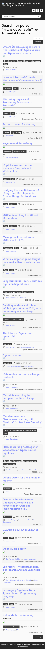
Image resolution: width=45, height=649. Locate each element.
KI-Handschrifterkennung (18, 615)
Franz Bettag (10, 325)
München (7, 627)
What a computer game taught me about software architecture (21, 261)
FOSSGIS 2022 (37, 72)
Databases (7, 89)
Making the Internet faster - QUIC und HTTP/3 (19, 239)
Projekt (15, 627)
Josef (7, 492)
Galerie (6, 133)
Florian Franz (34, 470)
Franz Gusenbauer (12, 439)
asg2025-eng (16, 133)
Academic (7, 517)
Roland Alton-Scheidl (23, 580)
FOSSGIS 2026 (37, 472)
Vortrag (6, 114)
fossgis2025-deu (19, 152)
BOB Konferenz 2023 (35, 276)
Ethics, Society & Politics (12, 292)
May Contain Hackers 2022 (32, 328)
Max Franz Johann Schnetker (16, 298)
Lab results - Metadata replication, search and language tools (21, 568)
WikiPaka (7, 489)
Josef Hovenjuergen (12, 157)
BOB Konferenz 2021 (35, 543)
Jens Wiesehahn (11, 470)
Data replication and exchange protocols (21, 376)
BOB (11, 270)
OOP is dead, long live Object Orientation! (20, 217)
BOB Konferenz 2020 (35, 610)
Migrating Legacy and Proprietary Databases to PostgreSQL (17, 102)
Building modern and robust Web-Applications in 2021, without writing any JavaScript (22, 308)
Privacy (19, 646)
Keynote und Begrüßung (17, 143)
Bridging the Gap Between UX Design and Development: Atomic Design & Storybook (21, 193)
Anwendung (8, 248)
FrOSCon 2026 (37, 94)
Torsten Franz (10, 182)
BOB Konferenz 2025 (35, 232)
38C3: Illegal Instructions (33, 300)
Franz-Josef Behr (11, 70)
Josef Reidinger (11, 347)
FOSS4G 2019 (37, 524)
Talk (5, 204)
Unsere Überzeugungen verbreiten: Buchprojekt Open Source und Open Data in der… (22, 50)
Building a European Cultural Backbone (28, 390)
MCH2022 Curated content (13, 320)
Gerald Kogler (11, 580)
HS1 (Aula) (7, 152)
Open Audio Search (14, 549)
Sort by (37, 38)
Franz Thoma (10, 207)
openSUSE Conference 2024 (32, 350)
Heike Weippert (11, 520)
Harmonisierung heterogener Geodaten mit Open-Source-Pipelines (20, 450)
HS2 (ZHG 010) (9, 464)
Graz (16, 248)
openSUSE (7, 344)
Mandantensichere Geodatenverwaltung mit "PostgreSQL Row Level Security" (22, 419)
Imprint (39, 644)
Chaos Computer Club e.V (12, 644)
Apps (32, 644)
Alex (7, 630)
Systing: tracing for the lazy (19, 124)
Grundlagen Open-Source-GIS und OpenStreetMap (22, 61)
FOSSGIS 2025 (37, 160)
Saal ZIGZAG (28, 292)
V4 (13, 114)
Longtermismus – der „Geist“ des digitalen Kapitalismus (22, 283)
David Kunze (22, 470)
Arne (18, 630)
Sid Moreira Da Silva (13, 559)
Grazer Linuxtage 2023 (34, 253)
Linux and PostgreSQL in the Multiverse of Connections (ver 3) (22, 79)
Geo (5, 64)
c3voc (26, 646)
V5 (13, 179)
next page (38, 42)
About (26, 644)
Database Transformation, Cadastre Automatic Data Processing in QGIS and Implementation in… (18, 504)
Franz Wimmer (11, 251)
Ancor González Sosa (27, 347)
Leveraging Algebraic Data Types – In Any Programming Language (20, 593)
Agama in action (12, 355)
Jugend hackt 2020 (35, 632)
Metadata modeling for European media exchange (18, 397)
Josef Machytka (11, 92)
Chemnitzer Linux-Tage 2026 (32, 119)
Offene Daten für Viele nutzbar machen (21, 479)
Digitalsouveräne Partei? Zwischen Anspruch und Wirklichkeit (17, 168)
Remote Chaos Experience (33, 494)
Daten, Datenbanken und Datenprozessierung (20, 430)
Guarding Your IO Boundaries (20, 530)
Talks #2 (13, 204)
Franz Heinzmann (12, 387)
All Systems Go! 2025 (35, 138)
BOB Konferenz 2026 (35, 210)
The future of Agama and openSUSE (17, 335)
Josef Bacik (9, 136)
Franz (12, 630)
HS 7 (15, 89)
